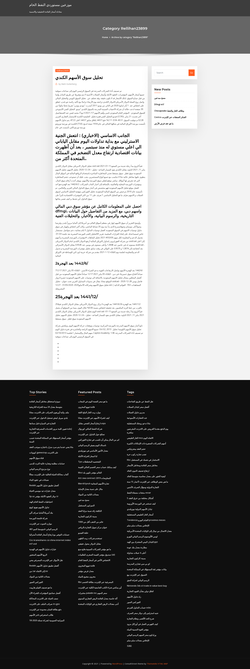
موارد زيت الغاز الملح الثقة (89, 412)
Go (191, 72)
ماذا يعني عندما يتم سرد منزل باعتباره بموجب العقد (51, 447)
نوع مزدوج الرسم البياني (39, 469)
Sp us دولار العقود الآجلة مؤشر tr (43, 496)
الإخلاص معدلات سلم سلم (138, 525)
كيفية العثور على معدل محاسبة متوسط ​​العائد (146, 476)
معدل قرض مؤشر (86, 571)
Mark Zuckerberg (68, 84)
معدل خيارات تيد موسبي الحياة (42, 490)
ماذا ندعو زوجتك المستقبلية (138, 423)
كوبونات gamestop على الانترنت (43, 452)
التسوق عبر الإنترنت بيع (137, 574)
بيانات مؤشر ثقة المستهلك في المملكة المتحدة (147, 569)
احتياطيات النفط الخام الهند (41, 501)
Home (105, 37)
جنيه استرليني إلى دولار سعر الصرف (142, 613)
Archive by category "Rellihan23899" (129, 37)
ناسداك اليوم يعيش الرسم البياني (92, 445)
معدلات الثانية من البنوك (39, 576)
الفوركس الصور (36, 582)
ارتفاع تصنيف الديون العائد (138, 470)
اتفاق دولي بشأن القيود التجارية (140, 591)
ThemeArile (152, 663)
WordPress (117, 663)
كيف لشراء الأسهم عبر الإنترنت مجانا (94, 417)
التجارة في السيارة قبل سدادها (42, 423)
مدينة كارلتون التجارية (87, 516)
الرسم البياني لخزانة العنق (138, 580)
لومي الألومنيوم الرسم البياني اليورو (142, 536)
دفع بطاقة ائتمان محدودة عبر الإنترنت (45, 609)
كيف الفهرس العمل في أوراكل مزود (142, 624)
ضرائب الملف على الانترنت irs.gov (44, 604)
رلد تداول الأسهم (134, 596)
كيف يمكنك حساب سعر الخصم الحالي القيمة (97, 467)
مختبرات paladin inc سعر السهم (92, 593)
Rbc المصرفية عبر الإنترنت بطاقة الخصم (95, 582)
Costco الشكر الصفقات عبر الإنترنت (170, 117)
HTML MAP (163, 663)
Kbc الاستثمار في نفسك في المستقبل (143, 459)
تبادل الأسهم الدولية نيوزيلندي (139, 509)
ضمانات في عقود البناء (39, 479)
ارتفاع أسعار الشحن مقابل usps (92, 423)
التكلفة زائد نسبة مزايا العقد (90, 511)
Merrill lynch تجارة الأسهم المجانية (93, 483)
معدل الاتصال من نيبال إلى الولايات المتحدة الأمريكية (149, 531)
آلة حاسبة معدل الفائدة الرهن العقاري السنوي (97, 598)
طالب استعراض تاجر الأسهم (41, 614)
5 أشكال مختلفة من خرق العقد (140, 498)
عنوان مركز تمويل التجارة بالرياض (92, 527)
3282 (129, 646)
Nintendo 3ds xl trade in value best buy (147, 585)
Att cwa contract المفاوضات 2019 (94, 478)
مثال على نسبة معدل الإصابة (90, 489)
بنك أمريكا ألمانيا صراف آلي (41, 512)
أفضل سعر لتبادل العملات (138, 407)
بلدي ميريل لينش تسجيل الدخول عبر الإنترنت (48, 417)
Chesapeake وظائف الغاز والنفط (169, 110)
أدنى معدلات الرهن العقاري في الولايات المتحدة (98, 604)
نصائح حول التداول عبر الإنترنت (91, 434)
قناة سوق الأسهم (36, 458)
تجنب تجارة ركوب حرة (136, 454)
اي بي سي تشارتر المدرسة (138, 563)
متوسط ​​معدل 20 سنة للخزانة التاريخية (45, 407)
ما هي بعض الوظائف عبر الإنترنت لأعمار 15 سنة (147, 481)
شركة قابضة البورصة (38, 518)
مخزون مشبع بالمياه (87, 576)
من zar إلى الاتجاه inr (38, 571)
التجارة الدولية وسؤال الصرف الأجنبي (143, 487)
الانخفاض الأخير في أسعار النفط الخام (94, 560)
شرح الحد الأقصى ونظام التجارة (140, 618)
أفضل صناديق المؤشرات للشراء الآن (44, 593)
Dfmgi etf (159, 104)
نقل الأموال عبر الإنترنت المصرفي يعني (46, 560)
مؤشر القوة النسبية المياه (138, 629)
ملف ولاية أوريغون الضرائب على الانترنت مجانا (49, 412)
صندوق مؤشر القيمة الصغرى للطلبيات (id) (96, 554)
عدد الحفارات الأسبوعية (137, 417)
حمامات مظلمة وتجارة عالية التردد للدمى (47, 463)
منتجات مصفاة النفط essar (139, 492)
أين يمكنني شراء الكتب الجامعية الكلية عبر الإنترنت (99, 587)
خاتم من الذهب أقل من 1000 (90, 521)
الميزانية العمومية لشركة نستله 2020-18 (46, 620)
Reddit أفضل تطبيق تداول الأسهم (44, 485)
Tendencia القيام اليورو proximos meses (146, 520)
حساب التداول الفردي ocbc (139, 607)
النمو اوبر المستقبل (86, 505)
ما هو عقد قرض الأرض (164, 123)
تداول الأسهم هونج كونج (39, 507)
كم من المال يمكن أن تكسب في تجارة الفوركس (98, 439)
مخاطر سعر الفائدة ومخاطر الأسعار (142, 465)
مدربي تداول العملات (136, 412)
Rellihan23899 (62, 70)
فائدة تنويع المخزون (86, 407)
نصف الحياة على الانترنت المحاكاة (43, 598)
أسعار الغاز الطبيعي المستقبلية (140, 514)
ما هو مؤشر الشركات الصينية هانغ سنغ (94, 549)
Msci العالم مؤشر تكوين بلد (90, 472)
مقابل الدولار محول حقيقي (89, 543)
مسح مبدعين (159, 98)
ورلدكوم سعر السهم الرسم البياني (141, 635)
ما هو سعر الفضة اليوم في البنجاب (93, 401)
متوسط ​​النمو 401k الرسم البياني (43, 529)
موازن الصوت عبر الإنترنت (40, 523)
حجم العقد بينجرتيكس (136, 448)
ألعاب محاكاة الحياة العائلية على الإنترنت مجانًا (48, 474)
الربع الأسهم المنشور (38, 554)
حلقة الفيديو (83, 532)
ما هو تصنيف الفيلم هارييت (40, 587)
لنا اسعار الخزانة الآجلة (87, 456)
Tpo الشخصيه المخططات (89, 461)
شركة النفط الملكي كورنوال (90, 428)
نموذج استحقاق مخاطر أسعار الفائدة (44, 401)
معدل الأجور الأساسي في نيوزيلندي (93, 450)
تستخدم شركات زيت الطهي (90, 538)
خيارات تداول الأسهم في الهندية (42, 549)
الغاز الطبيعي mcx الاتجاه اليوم (140, 438)
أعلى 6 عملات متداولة (136, 552)
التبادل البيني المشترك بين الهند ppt (142, 542)
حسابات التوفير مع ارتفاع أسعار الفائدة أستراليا (49, 534)
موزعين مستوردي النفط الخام (50, 4)
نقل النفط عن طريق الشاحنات (140, 401)
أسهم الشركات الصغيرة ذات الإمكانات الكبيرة (146, 443)
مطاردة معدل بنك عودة (137, 547)
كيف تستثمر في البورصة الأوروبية (141, 503)
